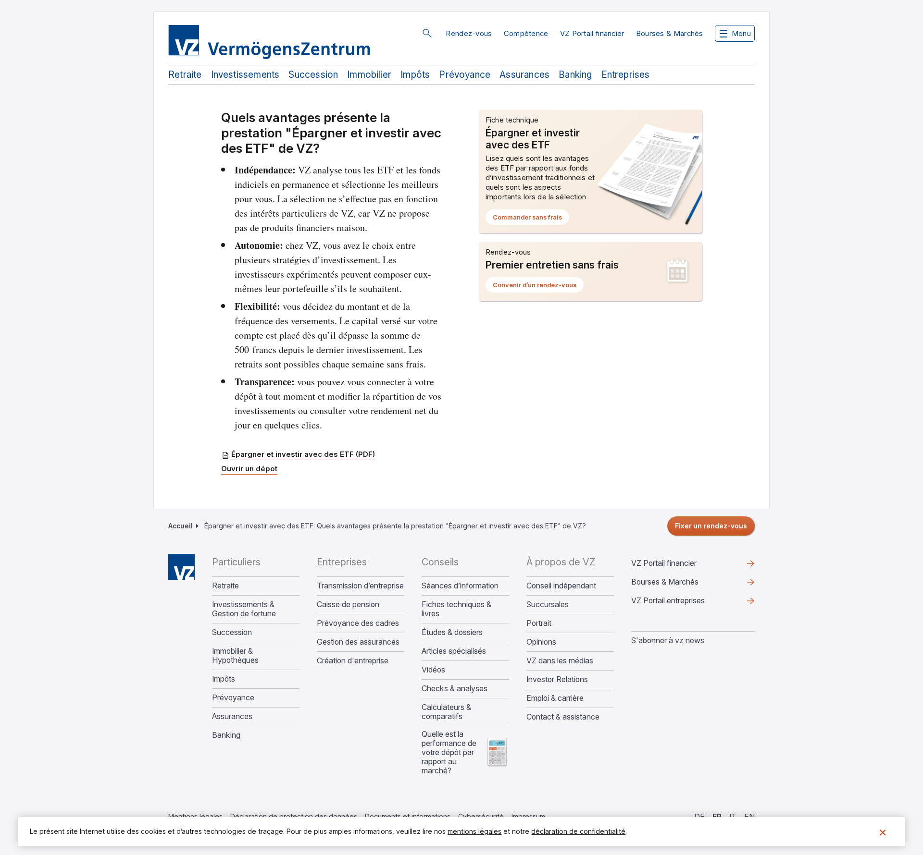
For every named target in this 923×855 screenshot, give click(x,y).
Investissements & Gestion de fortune (244, 609)
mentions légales (474, 831)
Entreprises (625, 74)
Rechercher (427, 33)
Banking (575, 74)
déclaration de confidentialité (578, 831)
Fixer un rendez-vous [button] (711, 526)
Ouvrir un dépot (249, 468)
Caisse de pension (348, 604)
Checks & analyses (454, 688)
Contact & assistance (562, 716)
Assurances (524, 74)
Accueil (180, 526)
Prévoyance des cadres (358, 623)
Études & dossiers (452, 632)
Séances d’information (460, 585)
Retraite (185, 74)
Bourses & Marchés (669, 33)
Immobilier (369, 74)
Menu (741, 33)
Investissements (245, 74)
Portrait (538, 623)
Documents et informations (407, 816)
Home (181, 567)
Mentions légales (195, 816)
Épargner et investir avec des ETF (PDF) (303, 454)
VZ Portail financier (592, 33)
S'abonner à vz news (667, 640)
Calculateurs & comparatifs (446, 712)
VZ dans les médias (559, 660)
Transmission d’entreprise (360, 585)
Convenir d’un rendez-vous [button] (538, 287)
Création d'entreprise (352, 660)
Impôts (415, 74)
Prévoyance (464, 74)
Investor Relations (557, 679)
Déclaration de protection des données (293, 816)
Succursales (547, 604)
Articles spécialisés (454, 651)
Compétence (526, 33)
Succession (313, 74)
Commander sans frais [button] (531, 219)
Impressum (528, 816)
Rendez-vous (469, 33)
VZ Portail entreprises (683, 603)
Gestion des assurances (358, 642)
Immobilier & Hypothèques (235, 656)
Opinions (541, 642)
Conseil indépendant (561, 585)
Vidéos (433, 669)
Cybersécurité (481, 816)
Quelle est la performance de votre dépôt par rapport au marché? (449, 752)
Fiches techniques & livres (456, 609)
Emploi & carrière (555, 698)
